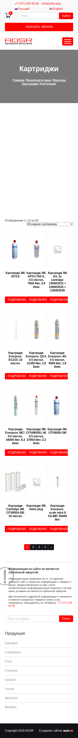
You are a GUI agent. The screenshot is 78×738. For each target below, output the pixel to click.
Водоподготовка (38, 80)
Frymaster (11, 670)
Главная (18, 80)
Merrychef (11, 698)
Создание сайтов (50, 730)
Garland (10, 679)
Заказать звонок (39, 26)
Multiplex (11, 707)
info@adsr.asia (51, 3)
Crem (8, 661)
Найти (66, 15)
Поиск (66, 618)
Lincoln (9, 688)
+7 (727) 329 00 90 (27, 3)
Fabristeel (11, 643)
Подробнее (17, 299)
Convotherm (13, 652)
